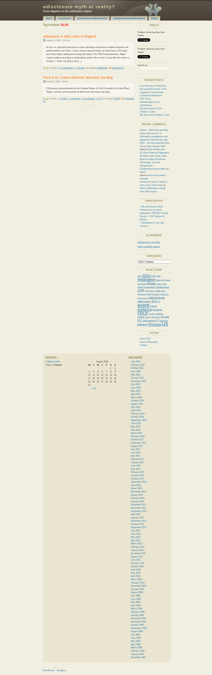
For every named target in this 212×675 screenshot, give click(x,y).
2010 (146, 276)
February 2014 (138, 498)
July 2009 (135, 595)
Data (158, 290)
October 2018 (137, 417)
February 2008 (138, 651)
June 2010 (136, 569)
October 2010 (137, 566)
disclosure (164, 294)
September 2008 (139, 628)
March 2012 (136, 543)
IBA (162, 317)
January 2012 (137, 550)
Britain (151, 283)
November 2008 (138, 621)
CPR (140, 290)
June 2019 (136, 410)
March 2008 (136, 647)
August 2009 (137, 592)
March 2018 (136, 433)
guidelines (159, 314)
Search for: (142, 65)
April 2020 (135, 394)
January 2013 (137, 517)
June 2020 (136, 387)
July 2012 (135, 530)
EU (159, 302)
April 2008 (135, 644)
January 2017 (137, 462)
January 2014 (137, 501)
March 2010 (136, 579)
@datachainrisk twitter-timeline (129, 18)
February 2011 (137, 563)
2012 (153, 276)
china (159, 284)
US (100, 99)
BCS (163, 280)
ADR (158, 276)
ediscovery (144, 301)
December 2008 (138, 618)
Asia (158, 280)
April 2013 (135, 514)
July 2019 (135, 407)
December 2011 (138, 553)
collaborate (102, 68)
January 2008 (137, 654)
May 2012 (135, 537)
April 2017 (135, 456)
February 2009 (138, 612)
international (149, 320)
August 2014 (137, 495)
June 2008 (136, 638)
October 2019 (137, 400)
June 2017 (136, 452)
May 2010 (135, 573)
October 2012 (137, 524)
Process (154, 324)
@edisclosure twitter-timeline (92, 18)
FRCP (117, 99)
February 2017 (138, 459)
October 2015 (137, 478)
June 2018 (136, 423)
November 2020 (138, 381)
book (144, 284)
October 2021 (137, 368)
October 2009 (137, 589)
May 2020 (135, 391)
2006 (64, 99)
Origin (154, 18)
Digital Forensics (153, 294)
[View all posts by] (47, 68)
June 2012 (136, 534)
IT (158, 320)
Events (153, 306)
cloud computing (146, 287)
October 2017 (137, 439)
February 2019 (138, 413)
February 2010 (138, 582)
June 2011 (136, 560)
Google (152, 314)
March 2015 (136, 488)
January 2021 (137, 378)
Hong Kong (155, 317)
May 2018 (135, 426)
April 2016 (135, 469)
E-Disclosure (142, 298)
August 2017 (137, 446)
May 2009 (135, 602)
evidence (144, 309)
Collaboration (68, 68)
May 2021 (135, 374)
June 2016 (136, 465)
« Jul (93, 388)
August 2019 (137, 404)
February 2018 (138, 436)
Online (53, 361)
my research (89, 99)
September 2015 (139, 482)
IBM (167, 317)
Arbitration (146, 279)
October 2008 (137, 625)
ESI (154, 301)
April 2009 (135, 605)
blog (139, 284)
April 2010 (135, 576)
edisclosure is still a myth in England (69, 36)
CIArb (164, 284)
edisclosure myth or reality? (79, 6)
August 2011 (137, 556)
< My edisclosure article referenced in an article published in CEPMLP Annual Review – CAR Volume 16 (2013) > (154, 213)
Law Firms (75, 99)
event (143, 305)
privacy (142, 324)
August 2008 (137, 631)
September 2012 (139, 527)
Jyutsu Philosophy (149, 342)
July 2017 (135, 449)
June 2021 (136, 371)
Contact (143, 345)
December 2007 (138, 657)
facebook (157, 309)
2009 (139, 276)
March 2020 (136, 397)
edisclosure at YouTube (148, 242)
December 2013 (138, 504)
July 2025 (135, 361)
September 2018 (139, 420)
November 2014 (138, 491)
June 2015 (136, 485)
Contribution (64, 18)
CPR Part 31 (150, 291)
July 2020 (135, 384)
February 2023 (138, 365)
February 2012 (138, 547)
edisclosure (157, 297)
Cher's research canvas (148, 246)
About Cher (145, 338)
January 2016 (137, 475)
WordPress (49, 670)
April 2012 (135, 540)
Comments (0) (117, 68)
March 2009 (136, 608)
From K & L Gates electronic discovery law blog (78, 77)
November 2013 (138, 508)
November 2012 (138, 521)
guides (140, 317)
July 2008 (135, 634)
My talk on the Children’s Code (154, 115)
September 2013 (139, 511)
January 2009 (137, 615)
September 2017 (139, 443)
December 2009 (138, 586)
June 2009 (136, 599)
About (49, 18)
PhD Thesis (145, 99)
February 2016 (138, 472)
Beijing (168, 280)
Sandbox (61, 670)
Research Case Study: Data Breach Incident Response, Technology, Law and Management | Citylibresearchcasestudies (153, 162)
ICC (139, 320)
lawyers (164, 320)
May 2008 (135, 641)
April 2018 (135, 430)
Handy (147, 317)
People (81, 68)
